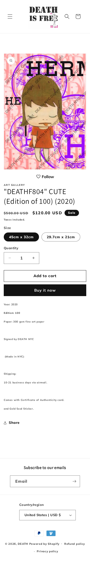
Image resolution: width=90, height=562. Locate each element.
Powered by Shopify (44, 543)
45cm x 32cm (21, 237)
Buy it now (45, 290)
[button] (10, 16)
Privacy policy (47, 551)
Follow (48, 176)
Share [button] (14, 422)
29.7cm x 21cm (61, 237)
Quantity (11, 248)
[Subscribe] (74, 481)
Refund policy (74, 544)
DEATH (23, 543)
